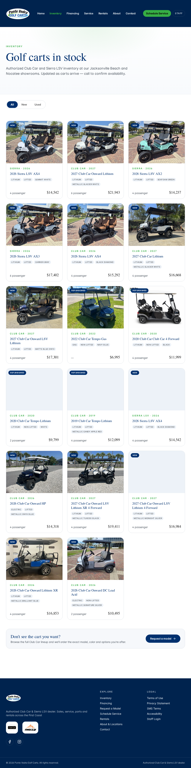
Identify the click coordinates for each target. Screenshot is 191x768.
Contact (131, 13)
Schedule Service (157, 13)
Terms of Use (155, 698)
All (12, 104)
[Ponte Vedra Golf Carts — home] (18, 13)
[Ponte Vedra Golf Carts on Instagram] (19, 741)
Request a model (160, 638)
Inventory (55, 13)
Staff (179, 13)
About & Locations (111, 724)
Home (41, 13)
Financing (73, 13)
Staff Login (154, 718)
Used (38, 104)
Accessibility (154, 713)
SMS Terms (154, 708)
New (24, 104)
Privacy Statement (158, 703)
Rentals (103, 13)
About (116, 13)
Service (88, 13)
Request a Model (110, 708)
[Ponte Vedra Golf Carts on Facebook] (9, 741)
